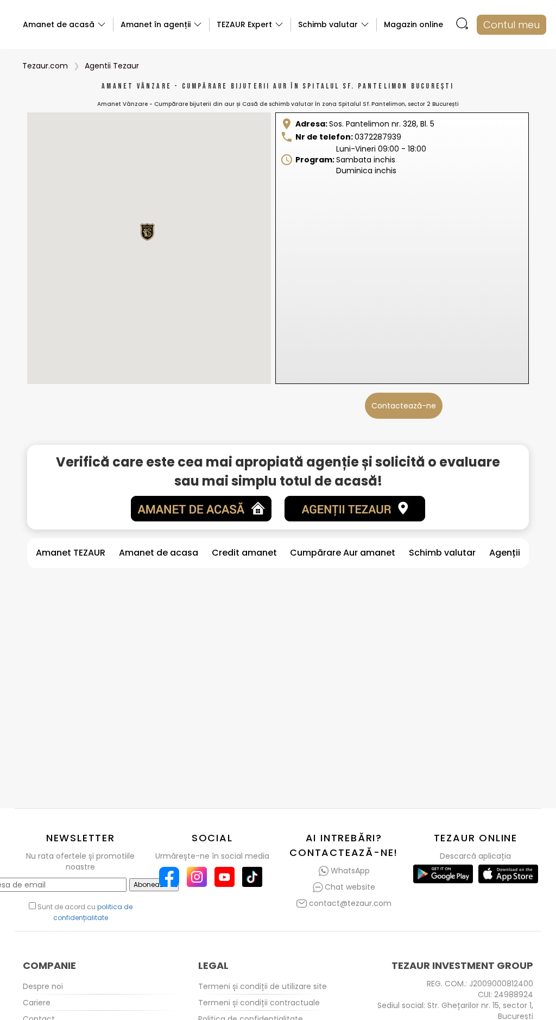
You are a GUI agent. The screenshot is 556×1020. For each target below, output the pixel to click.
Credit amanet (244, 552)
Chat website (350, 887)
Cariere (36, 1002)
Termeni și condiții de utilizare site (262, 986)
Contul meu (511, 25)
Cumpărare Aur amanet (342, 552)
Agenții (504, 552)
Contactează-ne (403, 405)
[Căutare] (462, 24)
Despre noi (43, 986)
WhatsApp (350, 870)
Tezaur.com (45, 65)
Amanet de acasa (158, 552)
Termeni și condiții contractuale (259, 1002)
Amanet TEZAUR (70, 552)
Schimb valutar (442, 552)
